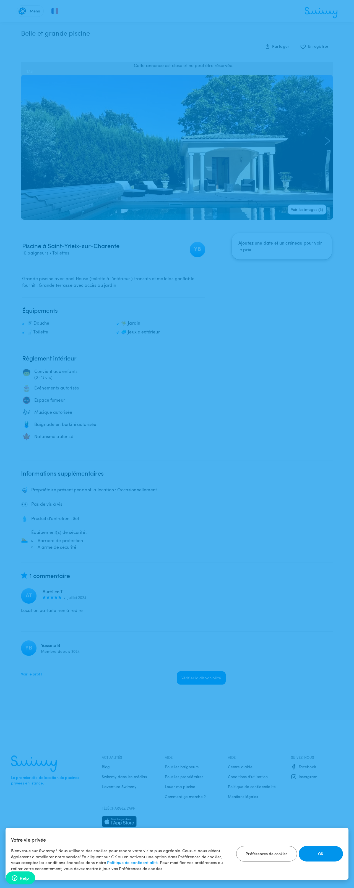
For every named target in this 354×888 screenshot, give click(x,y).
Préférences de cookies (266, 853)
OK (320, 853)
